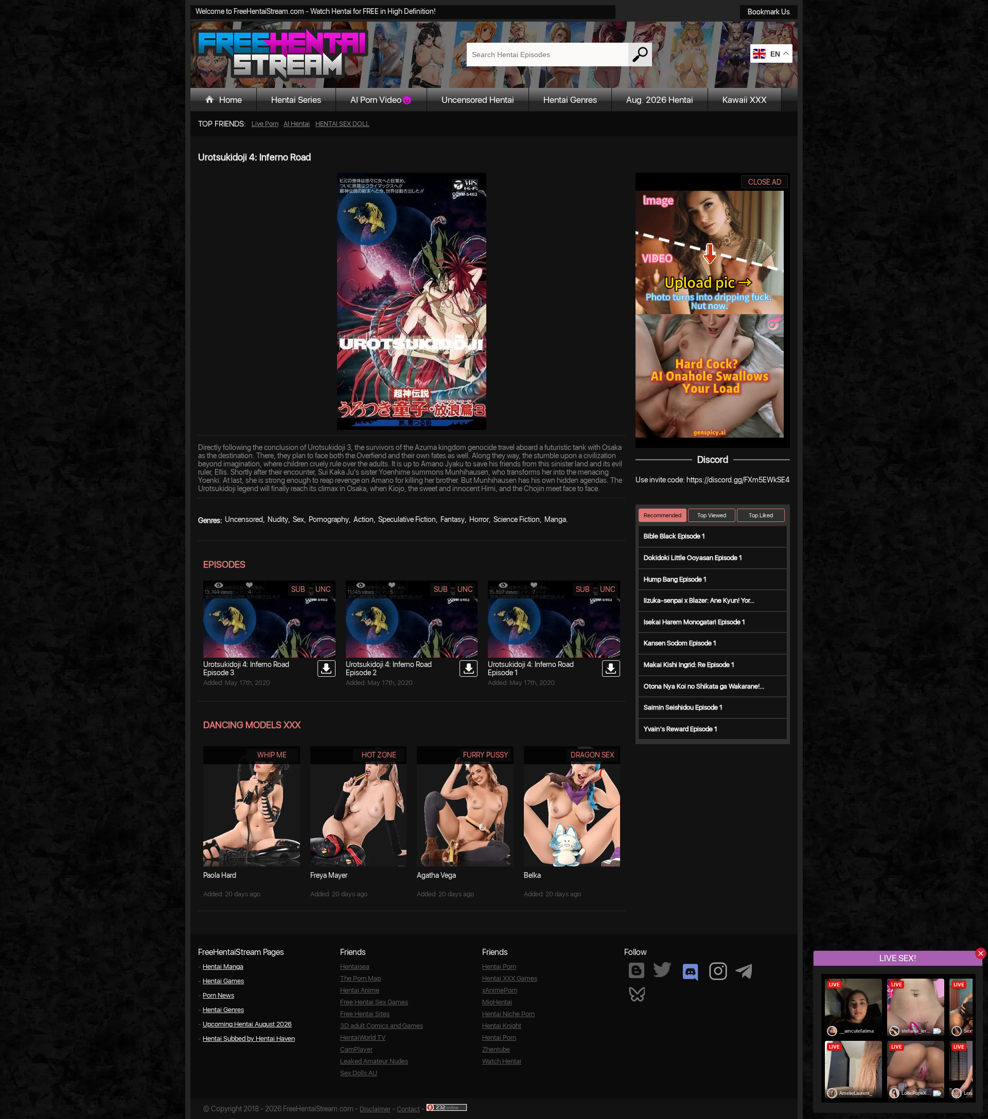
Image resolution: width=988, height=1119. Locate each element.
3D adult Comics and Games (381, 1026)
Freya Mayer (328, 875)
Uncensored (244, 519)
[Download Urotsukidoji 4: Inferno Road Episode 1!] (611, 668)
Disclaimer (375, 1109)
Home (230, 100)
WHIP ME (272, 755)
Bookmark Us (769, 12)
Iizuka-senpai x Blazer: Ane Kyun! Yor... (699, 600)
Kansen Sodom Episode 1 (680, 643)
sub (298, 589)
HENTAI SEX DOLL (342, 124)
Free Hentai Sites (365, 1014)
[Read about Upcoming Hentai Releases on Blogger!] (636, 970)
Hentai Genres (570, 100)
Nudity (278, 519)
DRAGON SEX (592, 755)
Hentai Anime (359, 990)
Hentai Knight (501, 1026)
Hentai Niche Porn (508, 1014)
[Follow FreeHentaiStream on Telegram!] (743, 970)
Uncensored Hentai (478, 100)
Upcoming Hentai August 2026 (247, 1024)
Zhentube (496, 1049)
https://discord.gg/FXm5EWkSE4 (737, 480)
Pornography (329, 519)
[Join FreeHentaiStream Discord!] (690, 972)
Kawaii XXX (744, 100)
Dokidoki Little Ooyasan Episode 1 (693, 558)
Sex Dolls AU (358, 1073)
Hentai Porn (499, 966)
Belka (532, 875)
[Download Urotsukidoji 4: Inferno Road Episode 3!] (326, 668)
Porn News (218, 995)
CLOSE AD (765, 182)
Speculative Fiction (407, 519)
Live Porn (265, 124)
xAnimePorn (499, 990)
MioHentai (497, 1002)
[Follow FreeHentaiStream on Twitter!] (662, 969)
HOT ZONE (379, 755)
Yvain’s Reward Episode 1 (680, 729)
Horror (479, 519)
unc (323, 589)
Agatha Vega (436, 875)
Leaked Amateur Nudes (374, 1061)
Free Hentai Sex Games (374, 1002)
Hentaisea (354, 966)
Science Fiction (516, 519)
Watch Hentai (501, 1061)
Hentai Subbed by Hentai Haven (249, 1038)
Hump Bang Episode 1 (675, 579)
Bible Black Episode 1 (674, 536)
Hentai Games (223, 981)
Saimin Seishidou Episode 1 (683, 707)
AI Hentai (297, 124)
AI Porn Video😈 (381, 100)
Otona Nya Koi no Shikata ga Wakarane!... (704, 686)
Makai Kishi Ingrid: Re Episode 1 (689, 665)
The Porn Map (360, 978)
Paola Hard (219, 875)
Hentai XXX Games (509, 978)
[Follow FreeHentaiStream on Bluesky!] (636, 993)
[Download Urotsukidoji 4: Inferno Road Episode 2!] (469, 668)
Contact (408, 1109)
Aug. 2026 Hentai (659, 100)
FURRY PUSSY (485, 755)
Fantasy (452, 519)
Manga (555, 519)
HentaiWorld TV (362, 1037)
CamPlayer (356, 1049)
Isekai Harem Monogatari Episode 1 (694, 622)
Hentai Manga (223, 966)
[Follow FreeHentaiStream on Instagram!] (718, 971)
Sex (298, 519)
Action (364, 519)
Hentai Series (296, 100)
